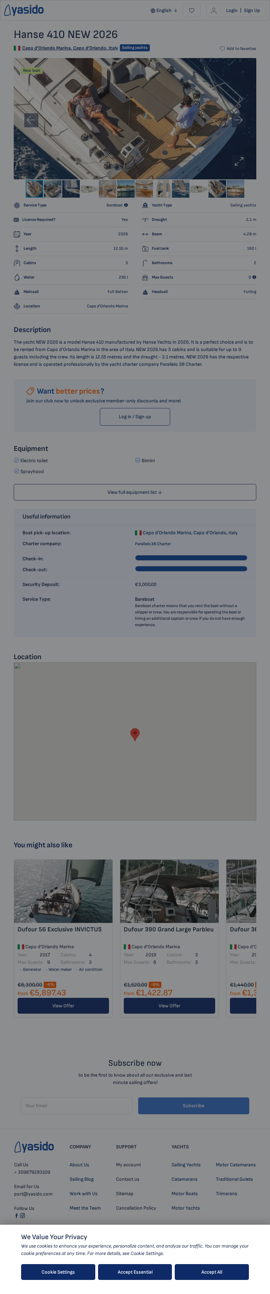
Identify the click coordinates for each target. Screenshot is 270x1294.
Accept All (211, 1272)
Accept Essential (135, 1272)
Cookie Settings (58, 1272)
